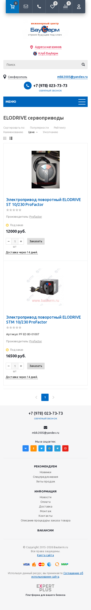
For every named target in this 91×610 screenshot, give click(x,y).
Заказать (36, 241)
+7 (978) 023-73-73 (50, 85)
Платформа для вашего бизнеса (45, 595)
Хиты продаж (45, 481)
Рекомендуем (45, 466)
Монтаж (45, 511)
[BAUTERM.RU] (45, 28)
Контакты (46, 515)
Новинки (45, 472)
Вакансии (45, 530)
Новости (45, 497)
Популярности (39, 127)
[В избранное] (81, 156)
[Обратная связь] (25, 6)
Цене (31, 132)
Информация (45, 491)
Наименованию (13, 132)
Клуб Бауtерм (48, 53)
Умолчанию (50, 132)
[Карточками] (4, 138)
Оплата (45, 501)
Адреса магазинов (48, 47)
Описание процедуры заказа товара (45, 520)
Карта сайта (45, 555)
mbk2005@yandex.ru (72, 77)
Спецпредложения (45, 476)
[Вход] (78, 6)
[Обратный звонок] (39, 6)
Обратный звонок (50, 90)
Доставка (45, 506)
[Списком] (10, 138)
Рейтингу (60, 127)
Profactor (35, 216)
